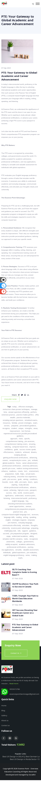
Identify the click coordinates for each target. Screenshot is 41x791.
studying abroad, (20, 455)
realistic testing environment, (27, 468)
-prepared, (15, 426)
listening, (7, 498)
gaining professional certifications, (15, 458)
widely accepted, (11, 544)
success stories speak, (27, 449)
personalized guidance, (28, 426)
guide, (16, 449)
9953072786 (15, 689)
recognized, (33, 539)
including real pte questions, (13, 420)
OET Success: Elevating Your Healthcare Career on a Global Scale (24, 613)
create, (20, 471)
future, (18, 463)
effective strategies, (25, 407)
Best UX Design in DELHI (13, 756)
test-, (26, 471)
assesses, (35, 514)
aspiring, (15, 485)
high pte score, (23, 490)
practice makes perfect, (25, 415)
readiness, (13, 471)
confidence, (8, 449)
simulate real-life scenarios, (13, 539)
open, (36, 482)
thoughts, (34, 525)
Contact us (5, 725)
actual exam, (30, 474)
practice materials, (23, 417)
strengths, (28, 428)
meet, (21, 439)
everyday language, (25, 523)
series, (28, 555)
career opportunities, (17, 506)
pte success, (12, 479)
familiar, (14, 423)
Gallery (4, 715)
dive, (15, 493)
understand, (19, 495)
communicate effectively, (12, 525)
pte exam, (23, 482)
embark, (35, 460)
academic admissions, (27, 544)
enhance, (4, 471)
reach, (20, 558)
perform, (34, 412)
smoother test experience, (27, 476)
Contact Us (15, 653)
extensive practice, (8, 415)
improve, (32, 447)
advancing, (33, 458)
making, (34, 555)
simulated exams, (31, 420)
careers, (5, 460)
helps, (22, 474)
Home (3, 705)
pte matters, (12, 523)
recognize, (6, 428)
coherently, (6, 528)
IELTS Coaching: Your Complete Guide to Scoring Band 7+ (24, 572)
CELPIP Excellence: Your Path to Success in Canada (25, 585)
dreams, (34, 452)
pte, (25, 512)
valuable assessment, (31, 550)
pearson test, (18, 512)
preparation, (9, 474)
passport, (33, 490)
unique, (21, 428)
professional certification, (12, 466)
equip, (8, 536)
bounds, (5, 482)
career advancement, (30, 463)
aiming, (26, 479)
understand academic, (20, 536)
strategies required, (19, 520)
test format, (26, 431)
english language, (18, 501)
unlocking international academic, (20, 504)
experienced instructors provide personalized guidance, (20, 434)
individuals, (7, 552)
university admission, (30, 466)
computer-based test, (20, 447)
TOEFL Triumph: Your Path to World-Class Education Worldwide (25, 598)
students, (18, 452)
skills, (16, 482)
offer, (37, 415)
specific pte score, (9, 468)
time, (5, 412)
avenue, (28, 506)
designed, (33, 533)
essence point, (30, 495)
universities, (10, 542)
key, (27, 501)
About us (4, 720)
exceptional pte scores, (18, 460)
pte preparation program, (19, 533)
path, (4, 479)
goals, (20, 479)
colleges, (19, 542)
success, (9, 493)
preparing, (35, 528)
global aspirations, (19, 552)
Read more (13, 683)
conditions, (34, 479)
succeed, (6, 533)
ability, (31, 536)
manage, (34, 409)
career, (6, 490)
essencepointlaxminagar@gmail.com (24, 694)
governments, (29, 542)
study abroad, (24, 485)
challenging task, (10, 531)
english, (8, 520)
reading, (19, 517)
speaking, (32, 517)
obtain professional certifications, (16, 487)
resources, (7, 423)
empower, (31, 520)
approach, (14, 439)
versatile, (18, 550)
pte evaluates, (32, 552)
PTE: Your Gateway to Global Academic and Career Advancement (25, 627)
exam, (35, 423)
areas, (35, 428)
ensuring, (32, 444)
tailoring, (8, 447)
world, (20, 493)
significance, (9, 495)
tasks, (26, 539)
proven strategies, (25, 423)
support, (25, 531)
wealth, (13, 417)
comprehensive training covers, (16, 444)
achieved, (26, 452)
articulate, (26, 525)
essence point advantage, (20, 528)
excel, (11, 482)
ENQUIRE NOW (10, 399)
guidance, (32, 531)
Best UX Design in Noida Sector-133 (25, 759)
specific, (27, 439)
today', (14, 407)
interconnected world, (19, 498)
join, (29, 460)
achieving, (13, 490)
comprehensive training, (15, 441)
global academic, (9, 463)
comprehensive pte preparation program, (20, 509)
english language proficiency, (13, 555)
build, (17, 474)
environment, (34, 471)
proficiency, (33, 498)
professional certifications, (17, 547)
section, (7, 426)
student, (14, 428)
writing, (25, 517)
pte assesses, (30, 441)
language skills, (9, 517)
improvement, (15, 431)
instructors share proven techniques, (16, 409)
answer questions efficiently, (18, 412)
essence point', (29, 493)
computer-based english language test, (16, 514)
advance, (33, 487)
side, (19, 531)
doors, (30, 482)
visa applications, (8, 550)
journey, (31, 547)
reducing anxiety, (10, 476)
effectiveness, (9, 452)
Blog (3, 710)
